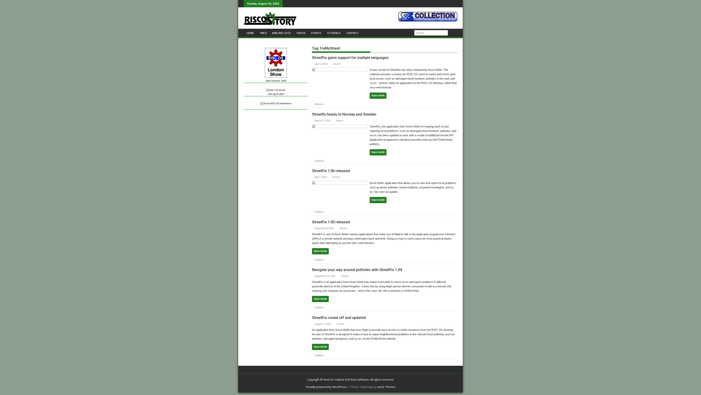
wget (367, 355)
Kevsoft (346, 104)
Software (319, 104)
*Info (263, 33)
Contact (352, 33)
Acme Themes (386, 387)
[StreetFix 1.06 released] (340, 183)
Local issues (369, 104)
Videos (301, 33)
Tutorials (334, 33)
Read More (378, 95)
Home (250, 33)
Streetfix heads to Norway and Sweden (344, 114)
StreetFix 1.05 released (331, 222)
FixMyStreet (335, 104)
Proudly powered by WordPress (326, 387)
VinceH (336, 63)
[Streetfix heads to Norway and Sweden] (340, 126)
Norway (368, 160)
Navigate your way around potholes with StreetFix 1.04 (357, 270)
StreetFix (390, 104)
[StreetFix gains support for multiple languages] (340, 70)
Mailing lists (281, 33)
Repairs (380, 104)
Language (356, 104)
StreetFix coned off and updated (339, 317)
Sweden (388, 160)
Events (316, 33)
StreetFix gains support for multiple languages (350, 57)
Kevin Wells (348, 160)
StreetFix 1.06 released (331, 171)
